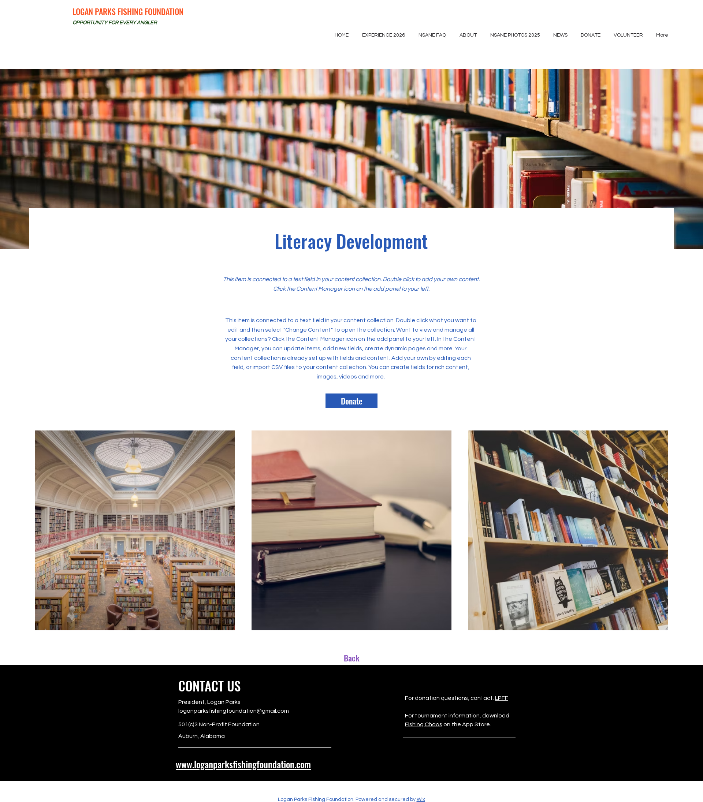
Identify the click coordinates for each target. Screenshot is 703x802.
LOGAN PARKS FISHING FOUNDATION (127, 11)
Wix (421, 799)
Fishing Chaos (423, 724)
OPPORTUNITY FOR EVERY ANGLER (114, 22)
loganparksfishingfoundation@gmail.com (233, 711)
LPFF (501, 698)
